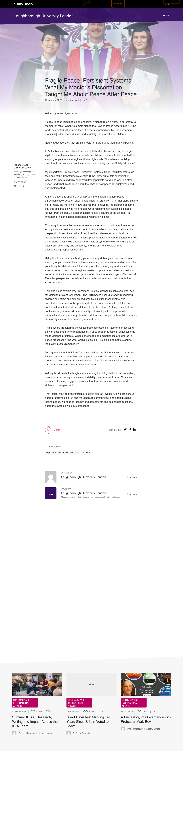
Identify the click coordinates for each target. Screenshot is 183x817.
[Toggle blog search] (166, 4)
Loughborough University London (44, 15)
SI (37, 684)
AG (146, 684)
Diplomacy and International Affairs (62, 452)
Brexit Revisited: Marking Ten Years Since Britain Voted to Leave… (88, 721)
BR (91, 684)
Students (86, 452)
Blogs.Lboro (23, 4)
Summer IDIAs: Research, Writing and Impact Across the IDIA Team (35, 721)
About (166, 15)
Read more (132, 476)
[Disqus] (91, 536)
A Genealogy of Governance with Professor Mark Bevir (146, 719)
